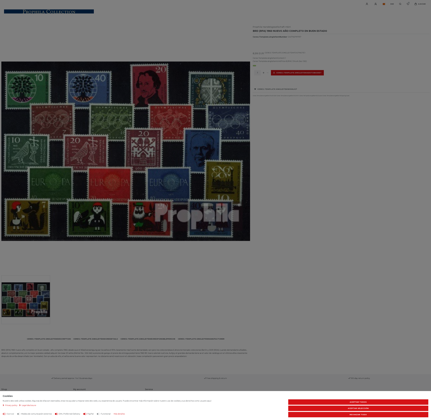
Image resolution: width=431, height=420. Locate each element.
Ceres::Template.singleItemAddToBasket (299, 73)
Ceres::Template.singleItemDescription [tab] (49, 339)
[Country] (384, 4)
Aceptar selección (358, 408)
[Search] (400, 4)
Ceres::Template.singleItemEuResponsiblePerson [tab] (148, 339)
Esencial (10, 414)
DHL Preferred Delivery (69, 414)
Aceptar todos (358, 402)
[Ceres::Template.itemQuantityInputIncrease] (264, 72)
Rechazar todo (358, 415)
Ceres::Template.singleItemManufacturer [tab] (201, 339)
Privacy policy (11, 405)
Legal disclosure (29, 405)
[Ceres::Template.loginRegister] (376, 4)
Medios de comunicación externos (36, 414)
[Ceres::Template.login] (367, 4)
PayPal (90, 414)
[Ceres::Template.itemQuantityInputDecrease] (268, 72)
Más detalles (119, 414)
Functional (106, 414)
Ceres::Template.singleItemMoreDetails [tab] (95, 339)
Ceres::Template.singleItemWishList (277, 89)
